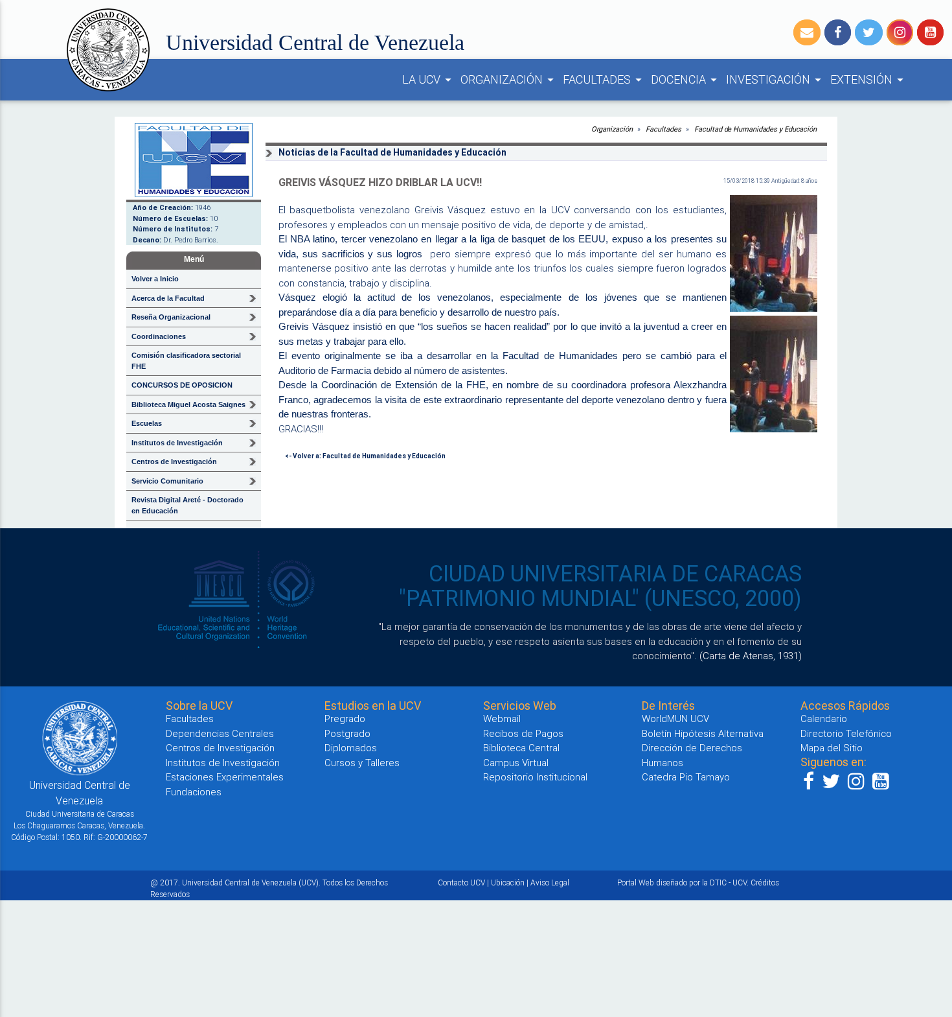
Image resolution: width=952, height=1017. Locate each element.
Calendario (823, 718)
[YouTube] (930, 32)
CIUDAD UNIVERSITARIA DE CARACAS (615, 573)
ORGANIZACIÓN (509, 79)
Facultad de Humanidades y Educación (755, 129)
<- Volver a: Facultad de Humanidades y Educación (365, 456)
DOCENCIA (686, 79)
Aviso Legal (549, 882)
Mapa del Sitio (831, 748)
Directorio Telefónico (846, 733)
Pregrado (344, 718)
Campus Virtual (516, 762)
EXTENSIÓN (868, 79)
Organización (612, 129)
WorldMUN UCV (675, 718)
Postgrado (347, 733)
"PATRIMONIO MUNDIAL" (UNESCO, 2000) (600, 598)
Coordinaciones (158, 336)
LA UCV (428, 79)
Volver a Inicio (155, 279)
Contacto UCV (461, 882)
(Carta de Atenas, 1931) (750, 655)
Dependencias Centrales (220, 733)
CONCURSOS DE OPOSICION (181, 385)
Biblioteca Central (521, 748)
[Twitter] (869, 32)
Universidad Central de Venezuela (315, 42)
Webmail (502, 718)
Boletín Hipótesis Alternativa (703, 733)
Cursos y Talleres (362, 762)
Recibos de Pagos (523, 733)
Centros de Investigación (220, 748)
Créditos (765, 882)
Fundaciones (193, 792)
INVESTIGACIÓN (775, 79)
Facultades (663, 129)
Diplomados (350, 748)
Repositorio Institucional (535, 777)
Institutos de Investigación (223, 762)
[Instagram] (900, 32)
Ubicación (508, 882)
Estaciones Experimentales (225, 777)
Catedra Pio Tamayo (686, 777)
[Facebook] (837, 32)
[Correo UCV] (807, 32)
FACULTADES (604, 79)
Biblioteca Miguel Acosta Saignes (188, 404)
